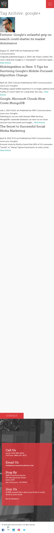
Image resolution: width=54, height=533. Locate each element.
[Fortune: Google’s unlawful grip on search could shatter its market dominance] (7, 30)
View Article (5, 62)
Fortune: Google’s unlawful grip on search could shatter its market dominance (26, 39)
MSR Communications (42, 82)
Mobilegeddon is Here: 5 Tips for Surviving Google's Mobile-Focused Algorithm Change (26, 71)
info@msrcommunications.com (20, 465)
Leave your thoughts (9, 85)
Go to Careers (12, 499)
